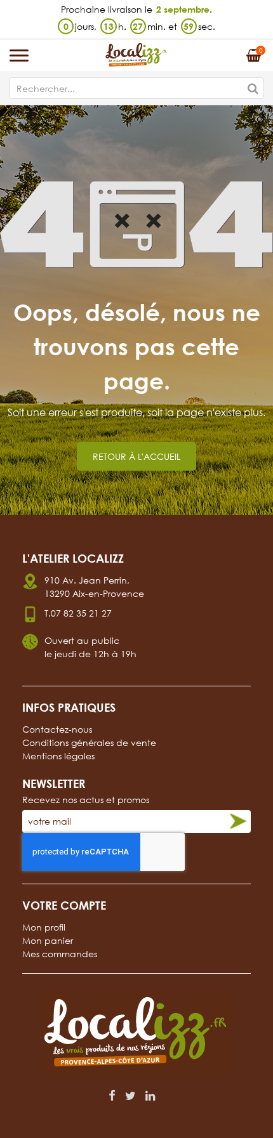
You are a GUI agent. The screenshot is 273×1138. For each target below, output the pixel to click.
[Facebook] (112, 1095)
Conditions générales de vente (89, 742)
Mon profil (43, 927)
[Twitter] (130, 1095)
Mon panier (47, 940)
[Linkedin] (150, 1095)
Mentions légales (58, 756)
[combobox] (136, 88)
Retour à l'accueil (136, 456)
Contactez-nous (57, 729)
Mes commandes (59, 954)
